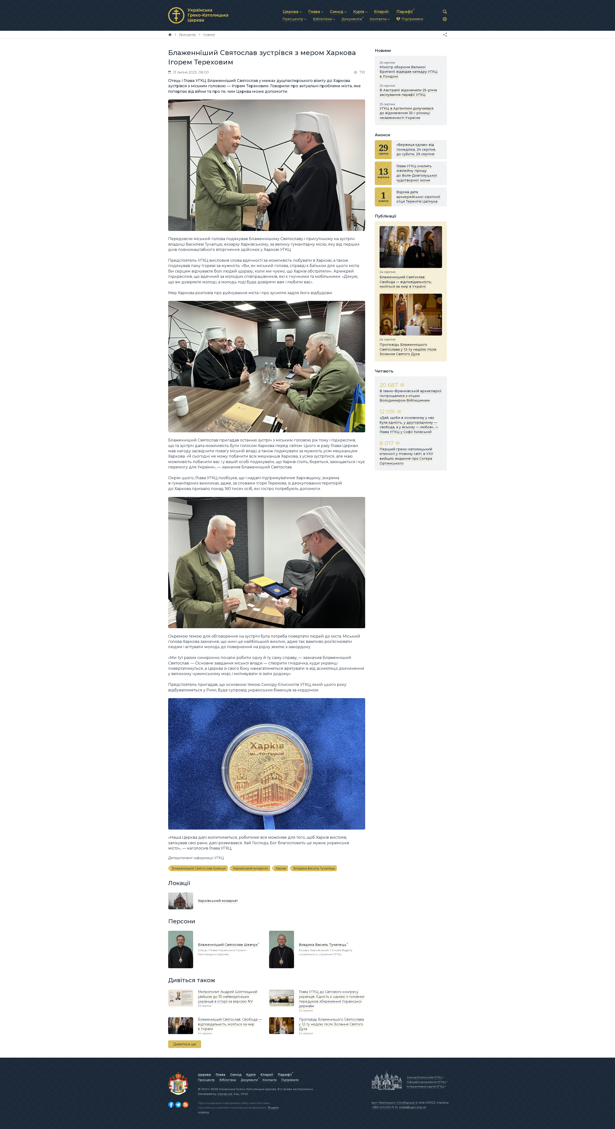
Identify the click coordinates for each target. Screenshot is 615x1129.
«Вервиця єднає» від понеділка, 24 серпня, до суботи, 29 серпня (416, 149)
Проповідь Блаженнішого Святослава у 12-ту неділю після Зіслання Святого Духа (331, 1024)
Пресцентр (206, 1080)
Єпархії (266, 1074)
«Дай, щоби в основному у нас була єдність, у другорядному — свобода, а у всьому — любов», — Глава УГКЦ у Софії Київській (409, 425)
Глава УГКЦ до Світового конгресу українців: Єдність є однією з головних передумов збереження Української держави (331, 999)
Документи (249, 1080)
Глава (220, 1074)
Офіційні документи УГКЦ (426, 1082)
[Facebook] (171, 1105)
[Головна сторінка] (170, 34)
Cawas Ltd (224, 1094)
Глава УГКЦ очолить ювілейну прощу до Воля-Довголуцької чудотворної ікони (416, 173)
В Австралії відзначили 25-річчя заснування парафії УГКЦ (408, 92)
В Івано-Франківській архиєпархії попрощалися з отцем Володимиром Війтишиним (411, 396)
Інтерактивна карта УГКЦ (425, 1086)
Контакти (270, 1080)
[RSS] (185, 1105)
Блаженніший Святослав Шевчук (199, 868)
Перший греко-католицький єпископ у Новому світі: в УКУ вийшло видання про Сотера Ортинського (406, 456)
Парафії (285, 1074)
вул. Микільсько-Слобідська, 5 (394, 1102)
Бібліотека (228, 1080)
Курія (251, 1074)
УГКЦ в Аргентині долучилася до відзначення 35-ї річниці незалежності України (406, 113)
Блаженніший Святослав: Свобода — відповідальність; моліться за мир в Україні (230, 1024)
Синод (235, 1074)
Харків (281, 868)
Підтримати (290, 1080)
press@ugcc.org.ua (412, 1107)
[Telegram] (178, 1105)
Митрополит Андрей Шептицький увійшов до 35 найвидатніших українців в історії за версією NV (227, 996)
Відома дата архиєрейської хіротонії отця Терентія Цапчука (418, 197)
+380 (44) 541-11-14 (385, 1107)
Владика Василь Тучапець (314, 868)
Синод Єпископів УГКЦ (424, 1077)
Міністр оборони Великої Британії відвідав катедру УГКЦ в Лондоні (408, 72)
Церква (204, 1074)
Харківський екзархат (250, 868)
